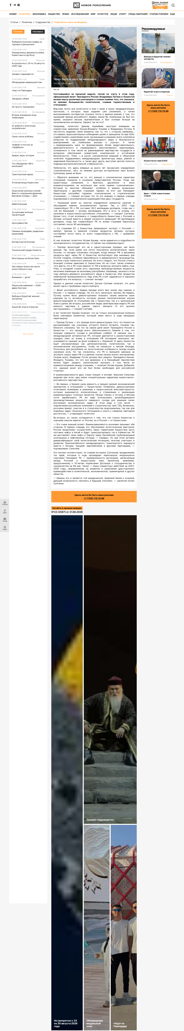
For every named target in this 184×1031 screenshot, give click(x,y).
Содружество (43, 22)
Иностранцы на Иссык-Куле (25, 258)
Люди (113, 14)
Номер (13, 14)
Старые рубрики (159, 14)
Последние (18, 32)
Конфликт (169, 199)
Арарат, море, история (23, 155)
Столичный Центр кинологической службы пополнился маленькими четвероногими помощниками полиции (27, 320)
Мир (93, 14)
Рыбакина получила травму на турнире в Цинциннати (27, 43)
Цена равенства (19, 223)
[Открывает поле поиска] (173, 5)
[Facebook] (10, 5)
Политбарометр (166, 62)
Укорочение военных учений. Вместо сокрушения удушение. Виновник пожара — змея (27, 193)
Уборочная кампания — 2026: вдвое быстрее (26, 286)
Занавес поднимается (23, 74)
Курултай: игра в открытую (25, 307)
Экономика (39, 14)
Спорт (122, 14)
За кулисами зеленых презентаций (22, 213)
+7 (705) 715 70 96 (94, 498)
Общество (54, 14)
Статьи (14, 22)
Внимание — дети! (21, 277)
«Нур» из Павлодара (22, 90)
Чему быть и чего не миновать (70, 22)
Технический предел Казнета (26, 250)
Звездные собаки (20, 98)
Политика (24, 14)
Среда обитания (137, 14)
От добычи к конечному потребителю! (24, 127)
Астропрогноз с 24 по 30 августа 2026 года (28, 64)
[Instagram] (18, 5)
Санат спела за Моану (22, 136)
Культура (103, 14)
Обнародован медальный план (27, 82)
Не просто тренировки (23, 107)
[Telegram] (14, 5)
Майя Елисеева (19, 204)
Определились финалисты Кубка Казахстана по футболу (28, 53)
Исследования (80, 14)
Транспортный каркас (22, 174)
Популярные (38, 32)
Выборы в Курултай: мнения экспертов (25, 297)
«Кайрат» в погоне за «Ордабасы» (22, 146)
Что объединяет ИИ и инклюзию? (22, 164)
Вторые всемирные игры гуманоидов (24, 116)
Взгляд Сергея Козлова (23, 242)
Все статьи (28, 334)
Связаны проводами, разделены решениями (28, 232)
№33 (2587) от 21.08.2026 (67, 512)
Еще (172, 14)
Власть (170, 95)
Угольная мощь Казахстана (25, 182)
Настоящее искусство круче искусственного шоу (26, 267)
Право (65, 14)
